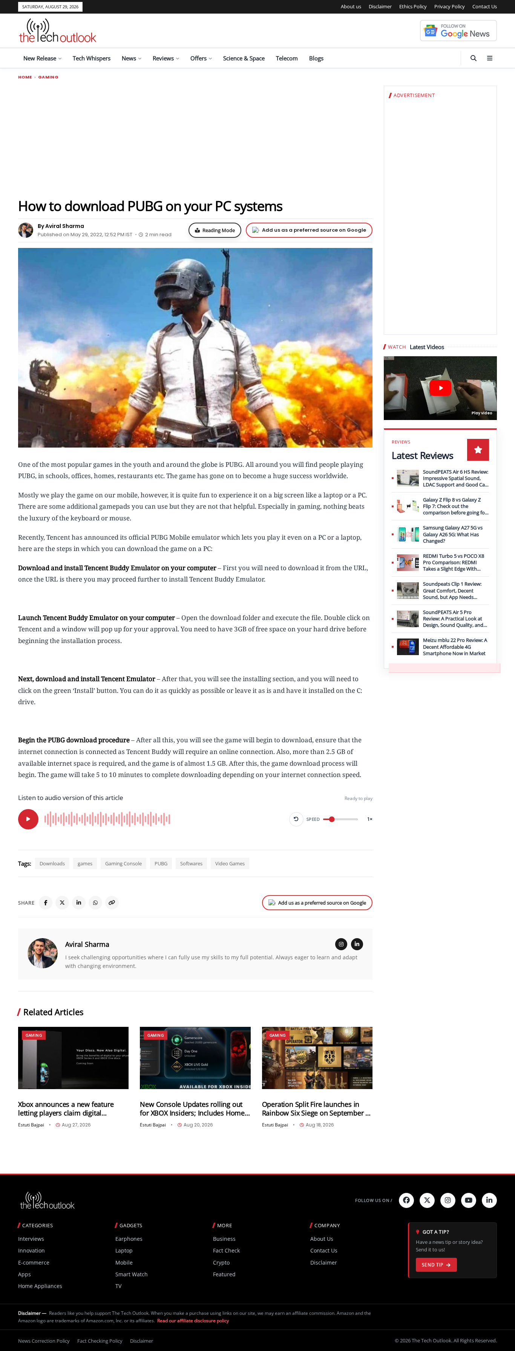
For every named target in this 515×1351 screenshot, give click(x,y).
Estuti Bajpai (31, 1125)
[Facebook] (45, 902)
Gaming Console (123, 863)
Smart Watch (131, 1274)
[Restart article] (296, 819)
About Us (321, 1238)
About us (351, 6)
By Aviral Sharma (61, 226)
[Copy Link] (112, 902)
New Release (39, 58)
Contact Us (484, 6)
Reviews (163, 58)
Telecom (287, 58)
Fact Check (226, 1250)
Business (224, 1238)
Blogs (316, 58)
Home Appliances (40, 1285)
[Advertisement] (195, 138)
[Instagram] (341, 944)
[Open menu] (490, 58)
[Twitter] (427, 1200)
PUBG (161, 863)
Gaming (48, 77)
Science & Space (244, 58)
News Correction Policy (44, 1340)
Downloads (52, 863)
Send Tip (432, 1265)
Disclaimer (380, 6)
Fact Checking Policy (100, 1340)
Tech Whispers (91, 58)
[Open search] (473, 58)
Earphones (129, 1238)
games (85, 863)
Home (25, 77)
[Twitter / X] (62, 902)
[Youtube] (468, 1200)
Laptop (124, 1250)
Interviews (31, 1238)
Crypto (221, 1262)
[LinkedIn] (79, 902)
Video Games (230, 863)
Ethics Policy (413, 6)
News (129, 58)
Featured (224, 1274)
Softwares (191, 863)
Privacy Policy (449, 6)
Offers (198, 58)
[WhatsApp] (95, 902)
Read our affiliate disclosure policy (193, 1320)
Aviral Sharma (87, 944)
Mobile (124, 1262)
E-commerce (33, 1262)
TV (118, 1285)
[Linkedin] (489, 1200)
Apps (24, 1274)
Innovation (31, 1250)
